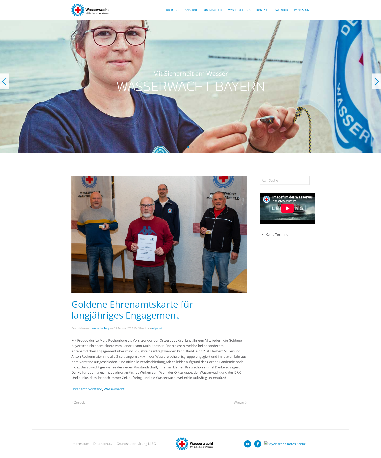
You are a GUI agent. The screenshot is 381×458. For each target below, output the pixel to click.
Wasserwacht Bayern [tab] (188, 147)
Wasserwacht (114, 389)
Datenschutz (103, 443)
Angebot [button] (191, 10)
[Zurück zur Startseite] (90, 10)
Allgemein (157, 328)
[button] (4, 81)
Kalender (281, 10)
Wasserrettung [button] (239, 10)
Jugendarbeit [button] (212, 10)
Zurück (79, 402)
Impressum (302, 10)
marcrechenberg (100, 328)
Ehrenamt (79, 389)
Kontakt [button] (262, 10)
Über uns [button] (172, 10)
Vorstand (95, 389)
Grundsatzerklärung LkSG (136, 443)
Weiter (239, 402)
